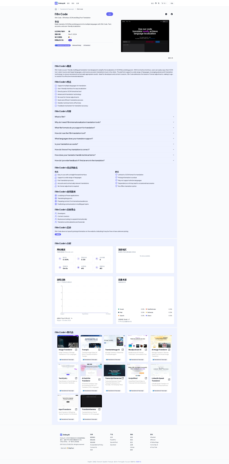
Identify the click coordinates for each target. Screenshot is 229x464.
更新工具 (170, 58)
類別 (73, 3)
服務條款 (92, 437)
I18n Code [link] (80, 9)
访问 (109, 14)
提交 (152, 3)
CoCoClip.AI (154, 445)
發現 (68, 3)
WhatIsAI (152, 437)
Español (105, 461)
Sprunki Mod (114, 442)
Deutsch (99, 461)
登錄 (172, 3)
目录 (111, 437)
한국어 (116, 461)
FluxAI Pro (113, 440)
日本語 (94, 461)
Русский (127, 461)
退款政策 (92, 442)
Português (121, 461)
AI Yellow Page (154, 442)
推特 (131, 450)
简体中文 (133, 461)
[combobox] (164, 3)
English (90, 461)
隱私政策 (92, 440)
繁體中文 (138, 461)
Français (110, 461)
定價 (77, 3)
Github (132, 447)
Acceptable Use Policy (96, 445)
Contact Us (93, 447)
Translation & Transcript (67, 9)
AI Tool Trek (153, 447)
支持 (91, 450)
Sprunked (113, 445)
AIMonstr (153, 440)
